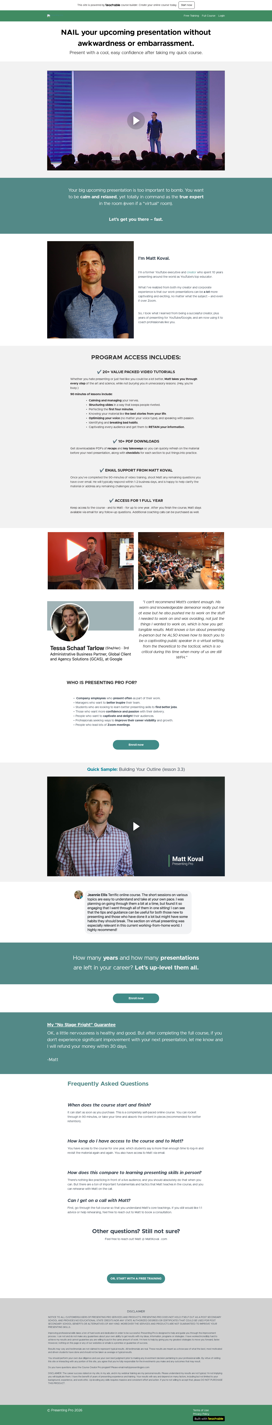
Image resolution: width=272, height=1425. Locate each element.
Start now (186, 5)
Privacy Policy (201, 1414)
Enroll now (136, 744)
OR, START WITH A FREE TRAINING (136, 1278)
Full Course (208, 16)
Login (221, 16)
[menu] (203, 16)
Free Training (191, 16)
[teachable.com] (112, 5)
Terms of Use (201, 1410)
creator (191, 272)
